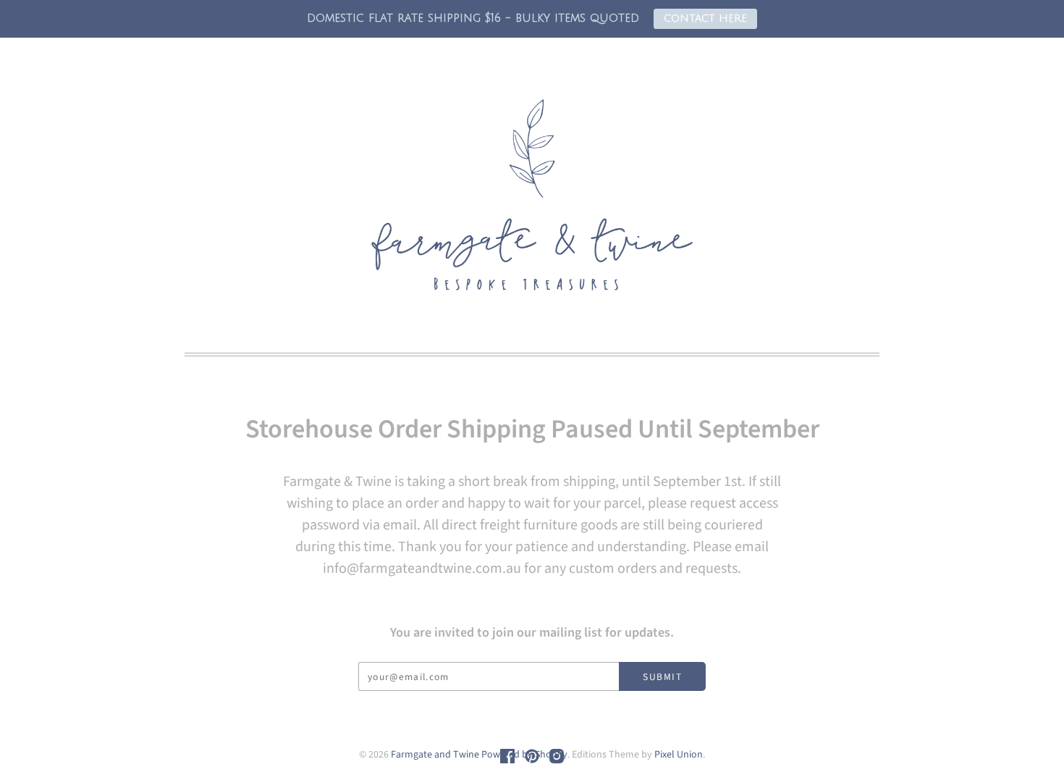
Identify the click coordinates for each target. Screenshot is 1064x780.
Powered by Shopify (524, 754)
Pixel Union (678, 754)
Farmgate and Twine (435, 754)
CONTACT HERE (705, 18)
